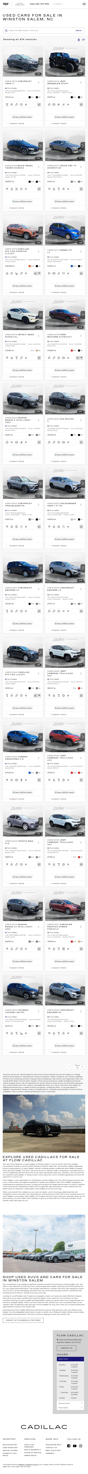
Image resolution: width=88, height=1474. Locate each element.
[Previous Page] (65, 1066)
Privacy (35, 1464)
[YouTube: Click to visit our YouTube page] (76, 1446)
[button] (40, 62)
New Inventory (10, 1445)
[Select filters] (78, 39)
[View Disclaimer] (26, 104)
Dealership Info (53, 1445)
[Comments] (39, 104)
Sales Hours (63, 1359)
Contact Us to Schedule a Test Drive (23, 1320)
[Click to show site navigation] (83, 4)
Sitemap (29, 1464)
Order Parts (30, 1455)
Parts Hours (63, 1408)
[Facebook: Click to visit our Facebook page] (70, 1446)
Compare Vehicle (16, 123)
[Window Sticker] (39, 273)
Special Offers (10, 1450)
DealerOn (21, 1464)
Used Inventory (10, 1447)
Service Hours (64, 1403)
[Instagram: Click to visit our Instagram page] (81, 1446)
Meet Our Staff (53, 1450)
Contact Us (51, 1447)
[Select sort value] (83, 40)
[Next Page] (69, 1066)
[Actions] (39, 82)
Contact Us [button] (66, 1348)
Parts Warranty (32, 1450)
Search (79, 30)
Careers (50, 1453)
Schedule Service (32, 1452)
